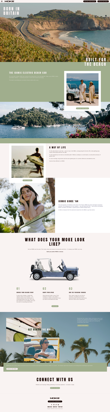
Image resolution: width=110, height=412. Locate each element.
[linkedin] (58, 404)
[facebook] (51, 404)
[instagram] (53, 404)
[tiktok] (56, 404)
